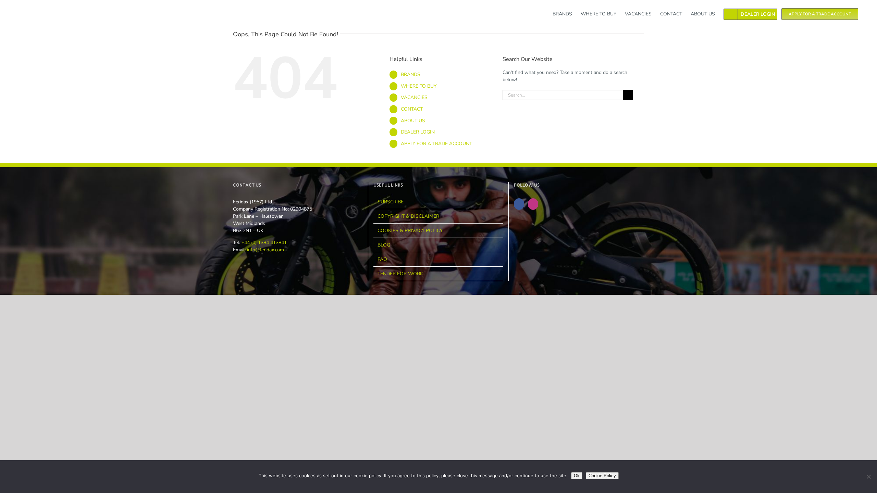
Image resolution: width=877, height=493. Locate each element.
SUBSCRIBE (391, 202)
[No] (868, 476)
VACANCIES (414, 97)
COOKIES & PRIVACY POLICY (410, 230)
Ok (577, 475)
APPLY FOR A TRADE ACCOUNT (436, 143)
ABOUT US (413, 120)
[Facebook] (519, 204)
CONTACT (412, 109)
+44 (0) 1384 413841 (263, 242)
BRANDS (410, 74)
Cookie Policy (602, 475)
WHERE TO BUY (418, 86)
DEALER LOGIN (418, 132)
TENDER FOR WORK (400, 273)
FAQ (382, 259)
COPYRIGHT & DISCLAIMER (408, 216)
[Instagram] (533, 204)
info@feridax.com (265, 249)
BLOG (384, 245)
